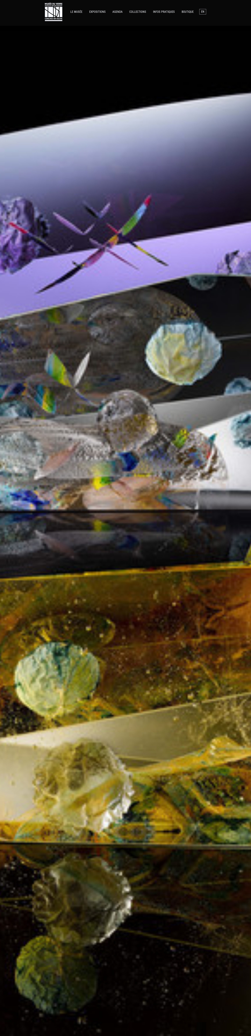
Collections (137, 12)
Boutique (188, 12)
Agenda (117, 12)
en (202, 12)
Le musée (76, 12)
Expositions (97, 12)
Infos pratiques (164, 12)
